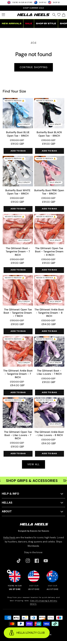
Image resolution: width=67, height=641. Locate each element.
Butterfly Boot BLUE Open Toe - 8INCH (17, 134)
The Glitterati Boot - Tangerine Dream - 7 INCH (18, 251)
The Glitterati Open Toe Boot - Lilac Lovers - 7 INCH (18, 435)
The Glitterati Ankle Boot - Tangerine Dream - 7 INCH (18, 374)
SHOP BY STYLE (46, 23)
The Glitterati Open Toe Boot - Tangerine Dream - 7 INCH (18, 313)
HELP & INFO (10, 493)
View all (33, 464)
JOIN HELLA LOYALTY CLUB (33, 8)
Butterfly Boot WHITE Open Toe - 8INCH (17, 192)
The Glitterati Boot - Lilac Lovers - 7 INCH (49, 372)
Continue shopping (34, 67)
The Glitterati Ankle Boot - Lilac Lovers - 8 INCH (49, 433)
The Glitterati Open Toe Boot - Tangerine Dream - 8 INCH (49, 251)
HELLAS (7, 502)
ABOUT (7, 511)
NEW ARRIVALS (11, 23)
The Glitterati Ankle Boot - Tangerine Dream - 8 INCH (49, 313)
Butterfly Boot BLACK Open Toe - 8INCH (49, 134)
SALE (28, 23)
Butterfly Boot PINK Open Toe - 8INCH (49, 192)
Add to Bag (18, 151)
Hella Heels (9, 537)
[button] (3, 15)
